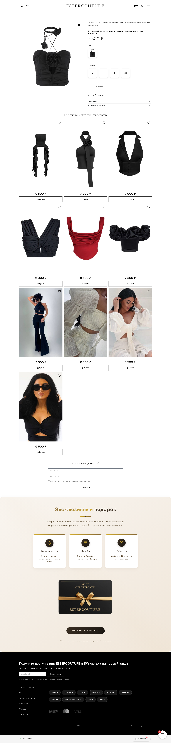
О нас (21, 693)
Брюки (82, 692)
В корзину (98, 86)
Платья (55, 699)
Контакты (23, 714)
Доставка (23, 704)
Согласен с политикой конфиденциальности (70, 481)
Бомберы (69, 692)
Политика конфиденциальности (141, 726)
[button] (79, 25)
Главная (91, 22)
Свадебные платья (73, 699)
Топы (98, 22)
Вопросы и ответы (27, 698)
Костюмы (110, 692)
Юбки (102, 699)
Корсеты (96, 692)
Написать (142, 739)
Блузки (55, 692)
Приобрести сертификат (85, 631)
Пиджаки (125, 692)
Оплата (22, 709)
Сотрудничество (26, 688)
